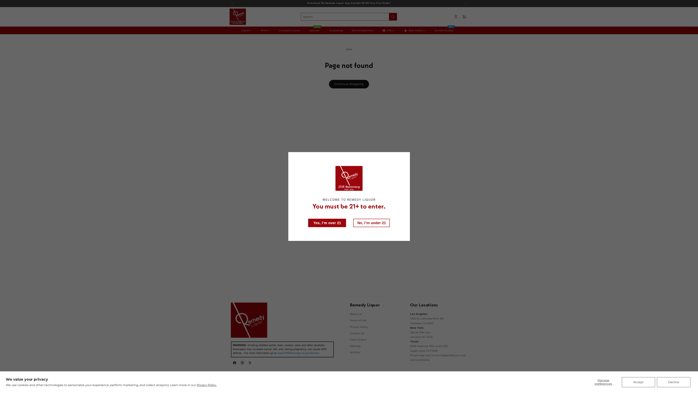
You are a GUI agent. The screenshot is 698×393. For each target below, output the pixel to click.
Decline (673, 382)
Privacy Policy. (207, 385)
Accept (638, 382)
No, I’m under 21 (371, 223)
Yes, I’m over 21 (327, 223)
